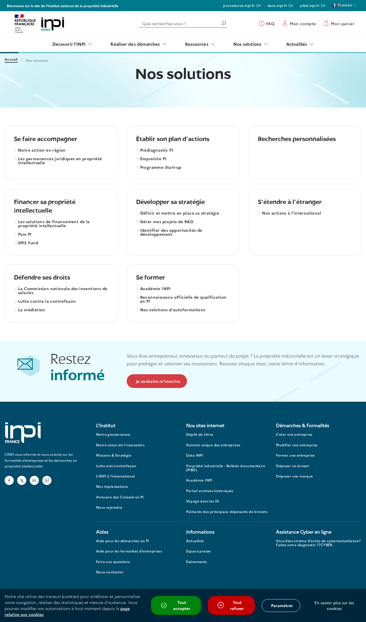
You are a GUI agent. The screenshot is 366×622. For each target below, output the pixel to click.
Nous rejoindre (109, 507)
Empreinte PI (153, 159)
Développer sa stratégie (170, 202)
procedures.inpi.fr (239, 5)
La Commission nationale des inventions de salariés (62, 290)
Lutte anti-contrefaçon (116, 466)
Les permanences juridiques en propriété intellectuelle (60, 161)
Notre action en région (42, 150)
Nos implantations (112, 486)
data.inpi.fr (277, 5)
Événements (196, 562)
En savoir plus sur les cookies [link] (334, 605)
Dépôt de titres (199, 434)
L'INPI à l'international (115, 476)
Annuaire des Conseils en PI (120, 497)
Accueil (11, 60)
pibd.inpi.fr (310, 5)
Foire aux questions (113, 562)
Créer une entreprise (294, 434)
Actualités (296, 44)
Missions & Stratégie (113, 455)
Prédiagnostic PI (156, 150)
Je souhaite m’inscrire (158, 381)
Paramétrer (282, 605)
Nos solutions (247, 44)
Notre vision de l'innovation (120, 445)
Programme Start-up (161, 167)
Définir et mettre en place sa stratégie (179, 213)
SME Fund (28, 243)
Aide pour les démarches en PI (122, 541)
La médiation (31, 310)
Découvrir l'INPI (69, 44)
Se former (150, 278)
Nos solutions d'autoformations (172, 310)
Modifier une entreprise (296, 445)
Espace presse (198, 551)
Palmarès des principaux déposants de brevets (227, 512)
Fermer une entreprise (295, 455)
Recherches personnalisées (297, 139)
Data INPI (195, 455)
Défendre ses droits (42, 278)
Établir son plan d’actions (172, 139)
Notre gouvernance (113, 434)
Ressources (196, 44)
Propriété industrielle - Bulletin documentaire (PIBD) (225, 468)
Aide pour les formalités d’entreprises (129, 551)
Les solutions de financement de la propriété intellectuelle (54, 223)
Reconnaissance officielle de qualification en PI (183, 299)
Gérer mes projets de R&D (167, 221)
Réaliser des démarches (135, 44)
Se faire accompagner (45, 139)
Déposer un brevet (292, 466)
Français (344, 4)
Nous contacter (110, 572)
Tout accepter (181, 605)
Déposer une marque (294, 476)
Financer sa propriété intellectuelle (44, 206)
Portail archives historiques (209, 491)
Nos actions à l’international (291, 213)
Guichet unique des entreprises (213, 445)
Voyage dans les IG (202, 501)
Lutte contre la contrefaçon (47, 301)
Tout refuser (237, 605)
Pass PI (25, 234)
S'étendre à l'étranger (290, 202)
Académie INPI (155, 288)
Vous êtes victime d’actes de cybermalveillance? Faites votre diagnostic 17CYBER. (318, 543)
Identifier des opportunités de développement (171, 232)
